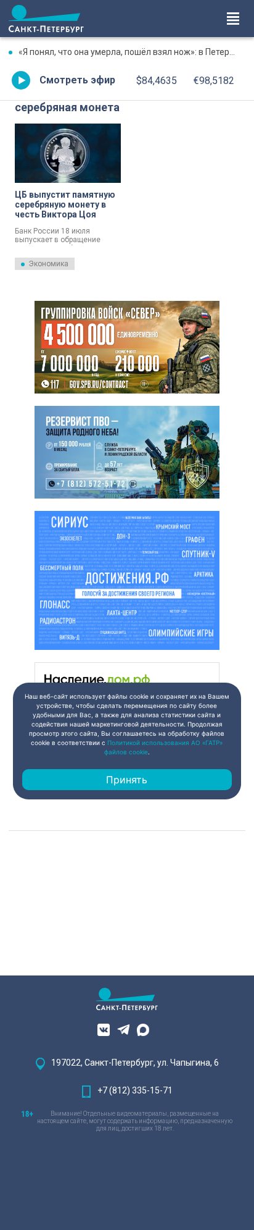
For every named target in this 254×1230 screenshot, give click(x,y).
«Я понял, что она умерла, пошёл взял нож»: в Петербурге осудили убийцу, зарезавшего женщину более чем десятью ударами (131, 52)
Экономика (48, 263)
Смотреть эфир (77, 80)
